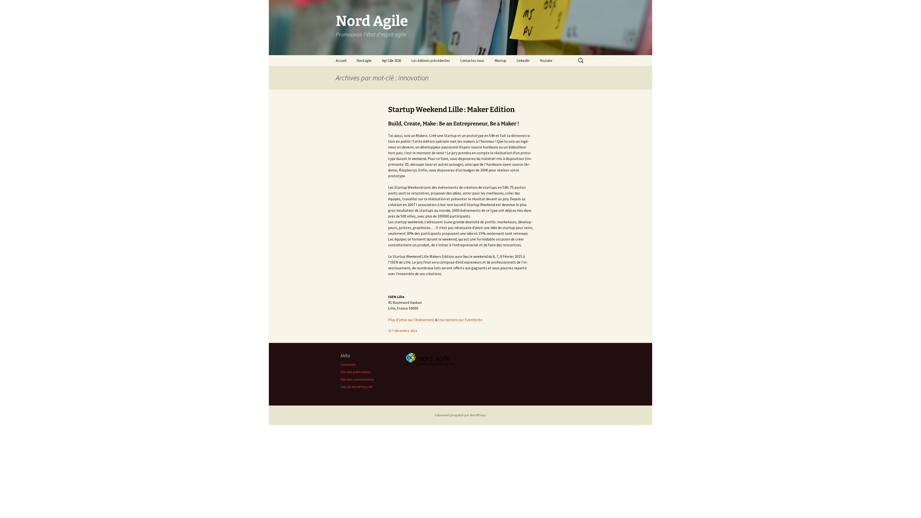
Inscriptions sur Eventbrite (460, 319)
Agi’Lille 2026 (391, 60)
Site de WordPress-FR (356, 387)
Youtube (546, 60)
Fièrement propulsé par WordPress (460, 415)
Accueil (341, 60)
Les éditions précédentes (430, 60)
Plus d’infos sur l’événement (411, 319)
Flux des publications (356, 372)
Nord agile (364, 60)
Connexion (348, 364)
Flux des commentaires (357, 379)
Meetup (500, 60)
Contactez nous (472, 60)
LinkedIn (523, 60)
